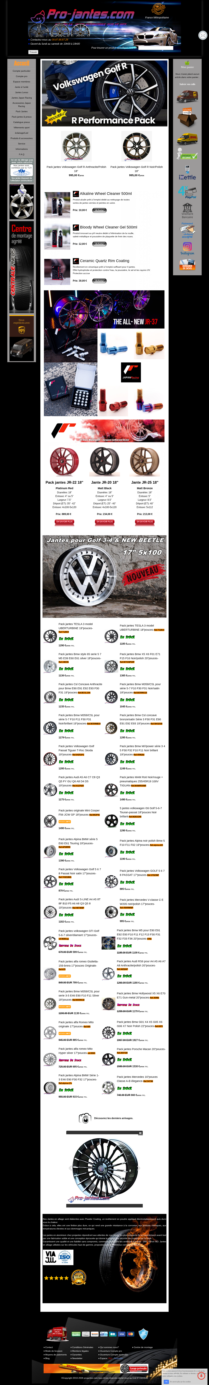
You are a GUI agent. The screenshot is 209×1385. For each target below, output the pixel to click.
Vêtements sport (22, 127)
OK (166, 1382)
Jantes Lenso (21, 92)
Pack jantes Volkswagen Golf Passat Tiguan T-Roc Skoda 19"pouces (76, 750)
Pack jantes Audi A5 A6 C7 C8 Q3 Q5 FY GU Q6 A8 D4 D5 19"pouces (79, 781)
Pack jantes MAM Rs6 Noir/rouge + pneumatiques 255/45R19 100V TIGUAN (141, 781)
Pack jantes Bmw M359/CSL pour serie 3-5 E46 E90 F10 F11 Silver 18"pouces (79, 995)
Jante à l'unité (21, 87)
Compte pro (21, 76)
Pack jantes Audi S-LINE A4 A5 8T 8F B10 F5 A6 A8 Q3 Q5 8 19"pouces (80, 903)
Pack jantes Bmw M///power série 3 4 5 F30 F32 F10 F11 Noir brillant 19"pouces (142, 750)
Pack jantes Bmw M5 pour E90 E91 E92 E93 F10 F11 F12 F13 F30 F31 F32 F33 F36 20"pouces (138, 934)
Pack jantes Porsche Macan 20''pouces (141, 1049)
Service (21, 143)
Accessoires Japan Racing (22, 104)
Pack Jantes (22, 111)
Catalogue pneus (21, 122)
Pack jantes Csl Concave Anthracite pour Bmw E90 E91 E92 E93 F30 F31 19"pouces (80, 688)
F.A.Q (21, 154)
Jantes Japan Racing (21, 98)
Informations (22, 149)
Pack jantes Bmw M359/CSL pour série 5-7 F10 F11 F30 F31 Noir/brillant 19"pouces (79, 719)
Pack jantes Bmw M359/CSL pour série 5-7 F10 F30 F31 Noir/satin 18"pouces (140, 688)
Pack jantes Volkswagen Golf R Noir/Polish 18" (136, 171)
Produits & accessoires (22, 138)
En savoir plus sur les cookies (180, 1382)
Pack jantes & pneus (22, 117)
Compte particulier (21, 71)
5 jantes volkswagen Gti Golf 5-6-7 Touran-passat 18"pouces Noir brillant (141, 812)
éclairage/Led (21, 133)
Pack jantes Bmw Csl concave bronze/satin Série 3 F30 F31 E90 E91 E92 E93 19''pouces (140, 719)
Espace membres (21, 81)
